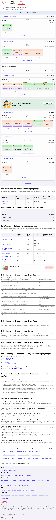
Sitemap (33, 480)
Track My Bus (4, 480)
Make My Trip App (16, 490)
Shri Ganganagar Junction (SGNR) (12, 368)
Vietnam (28, 495)
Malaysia (21, 495)
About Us (3, 475)
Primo (47, 480)
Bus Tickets (4, 470)
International (4, 498)
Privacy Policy (16, 485)
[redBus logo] (4, 2)
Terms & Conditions (6, 485)
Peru (47, 495)
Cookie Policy (25, 485)
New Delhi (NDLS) (8, 359)
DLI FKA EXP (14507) (7, 253)
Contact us (10, 475)
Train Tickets (12, 470)
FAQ (28, 480)
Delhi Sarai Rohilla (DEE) (9, 364)
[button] (7, 27)
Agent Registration (20, 475)
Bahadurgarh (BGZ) (8, 358)
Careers (29, 475)
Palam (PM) (6, 362)
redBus (3, 490)
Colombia (41, 495)
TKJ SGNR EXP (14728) (7, 256)
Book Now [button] (50, 267)
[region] (28, 27)
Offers (38, 480)
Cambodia (34, 495)
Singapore (15, 495)
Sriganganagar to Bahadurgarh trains (17, 268)
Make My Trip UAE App (28, 490)
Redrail (8, 490)
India (2, 495)
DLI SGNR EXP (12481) (7, 239)
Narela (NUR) (6, 361)
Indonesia (7, 495)
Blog (43, 480)
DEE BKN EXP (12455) (7, 244)
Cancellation (13, 480)
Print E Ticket (21, 480)
